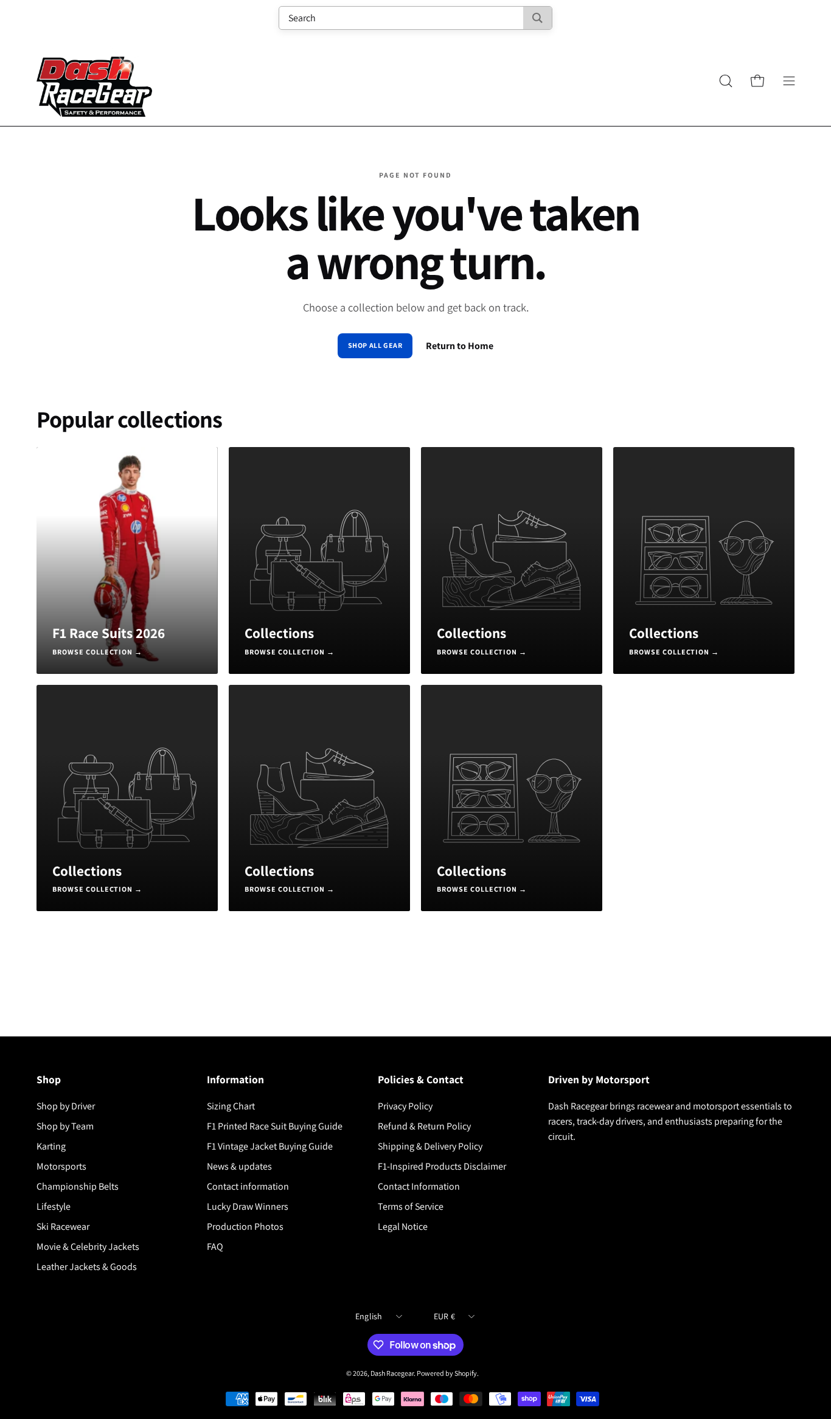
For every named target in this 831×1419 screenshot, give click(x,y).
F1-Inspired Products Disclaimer (442, 1166)
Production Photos (245, 1226)
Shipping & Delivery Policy (430, 1146)
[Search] (537, 18)
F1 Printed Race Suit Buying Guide (274, 1126)
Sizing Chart (231, 1106)
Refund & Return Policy (424, 1126)
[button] (726, 81)
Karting (51, 1146)
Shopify (465, 1373)
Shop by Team (65, 1126)
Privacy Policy (405, 1106)
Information (235, 1079)
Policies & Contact (421, 1079)
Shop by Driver (66, 1106)
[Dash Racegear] (94, 81)
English (369, 1316)
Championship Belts (78, 1186)
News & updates (239, 1166)
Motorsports (61, 1166)
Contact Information (419, 1186)
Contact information (248, 1186)
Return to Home (459, 345)
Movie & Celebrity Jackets (88, 1246)
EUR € (444, 1316)
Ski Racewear (63, 1226)
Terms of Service (410, 1206)
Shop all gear (375, 345)
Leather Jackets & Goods (87, 1266)
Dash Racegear (392, 1373)
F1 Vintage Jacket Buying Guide (270, 1146)
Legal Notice (403, 1226)
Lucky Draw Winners (247, 1206)
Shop (49, 1079)
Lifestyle (54, 1206)
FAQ (215, 1246)
